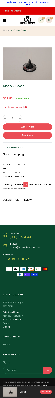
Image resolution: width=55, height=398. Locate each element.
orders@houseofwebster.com (25, 247)
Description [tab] (11, 200)
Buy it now (27, 135)
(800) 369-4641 (20, 237)
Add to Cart (45, 392)
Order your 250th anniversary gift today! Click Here (28, 4)
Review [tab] (27, 200)
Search (6, 345)
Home (6, 31)
